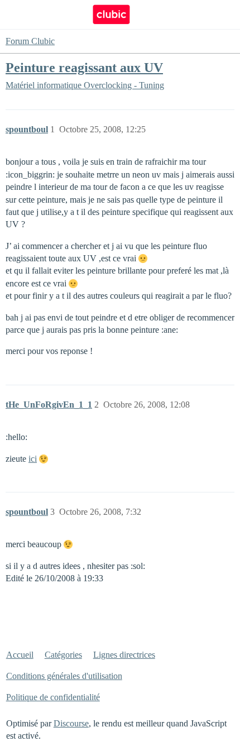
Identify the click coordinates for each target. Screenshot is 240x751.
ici (32, 458)
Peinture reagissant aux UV (84, 67)
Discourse (71, 723)
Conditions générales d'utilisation (64, 676)
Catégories (63, 654)
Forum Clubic (30, 41)
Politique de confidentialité (53, 697)
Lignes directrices (124, 654)
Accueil (19, 654)
